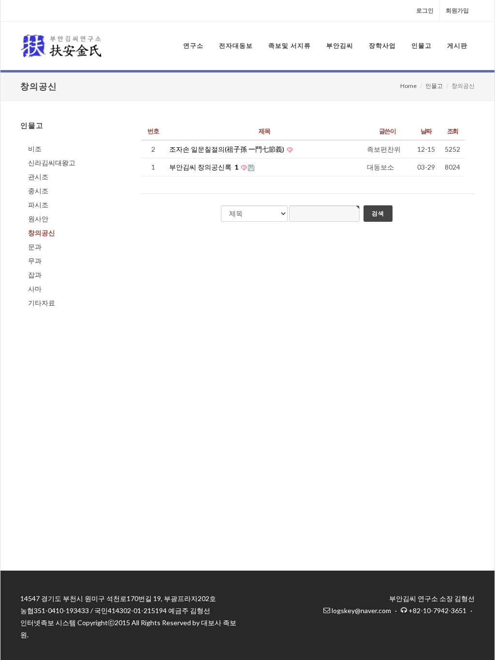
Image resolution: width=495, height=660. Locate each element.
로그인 (425, 10)
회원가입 (457, 10)
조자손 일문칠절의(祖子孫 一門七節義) (227, 149)
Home (408, 85)
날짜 (426, 131)
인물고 (434, 85)
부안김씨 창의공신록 (203, 167)
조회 (452, 131)
